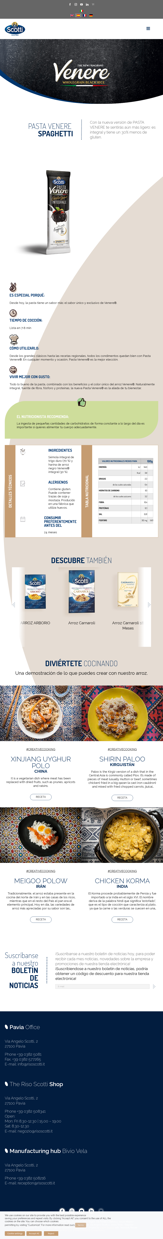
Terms (81, 1225)
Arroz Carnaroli (81, 623)
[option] (35, 596)
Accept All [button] (34, 1233)
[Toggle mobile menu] (148, 28)
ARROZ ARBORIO (35, 623)
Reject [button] (51, 1233)
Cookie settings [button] (14, 1233)
